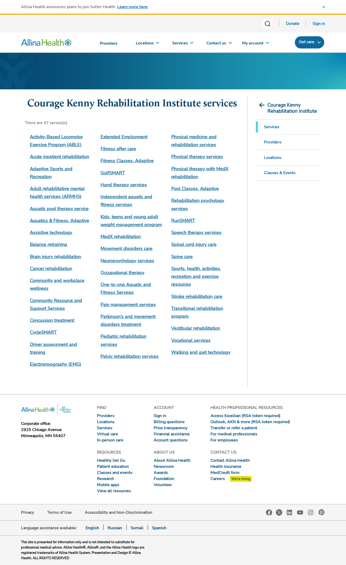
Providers (272, 142)
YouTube (300, 512)
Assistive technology (51, 232)
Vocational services (190, 340)
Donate (292, 23)
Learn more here (132, 7)
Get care (306, 42)
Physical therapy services (197, 157)
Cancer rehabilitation (51, 268)
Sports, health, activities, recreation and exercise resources (196, 276)
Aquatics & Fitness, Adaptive (59, 221)
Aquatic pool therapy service (59, 209)
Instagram (310, 512)
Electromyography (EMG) (55, 364)
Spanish (159, 528)
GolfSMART (113, 173)
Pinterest (321, 512)
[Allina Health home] (46, 43)
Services (271, 127)
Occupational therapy (122, 273)
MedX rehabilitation (121, 237)
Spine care (182, 257)
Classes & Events (280, 173)
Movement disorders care (126, 248)
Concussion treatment (52, 320)
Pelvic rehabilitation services (130, 356)
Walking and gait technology (200, 352)
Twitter (279, 512)
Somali (137, 528)
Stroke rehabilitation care (196, 296)
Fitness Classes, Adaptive (127, 161)
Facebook (269, 512)
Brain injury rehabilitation (55, 257)
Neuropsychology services (127, 261)
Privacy (27, 512)
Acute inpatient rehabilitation (59, 157)
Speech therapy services (196, 232)
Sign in (319, 23)
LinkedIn (289, 512)
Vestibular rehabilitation (195, 328)
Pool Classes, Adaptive (195, 189)
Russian (115, 528)
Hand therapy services (124, 185)
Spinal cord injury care (194, 244)
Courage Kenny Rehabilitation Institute (292, 108)
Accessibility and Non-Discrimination (118, 512)
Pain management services (128, 305)
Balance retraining (48, 244)
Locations (272, 157)
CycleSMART (43, 332)
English (92, 528)
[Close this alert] (323, 7)
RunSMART (183, 221)
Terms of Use (59, 512)
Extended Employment (124, 137)
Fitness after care (118, 149)
